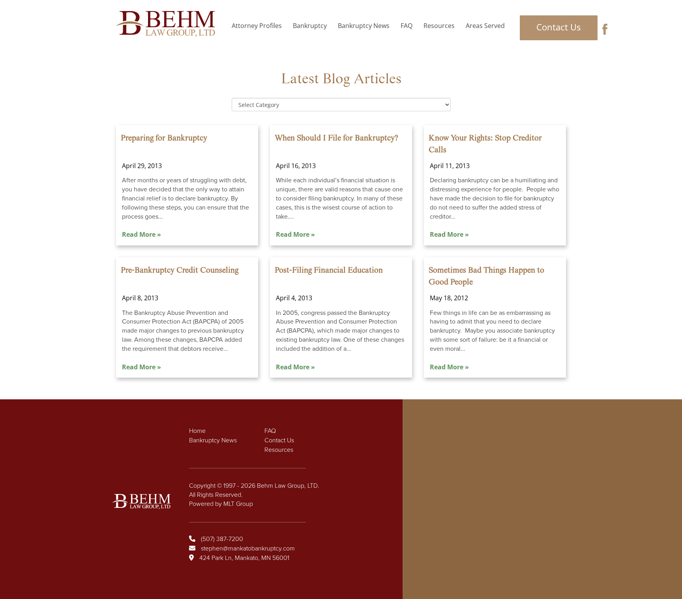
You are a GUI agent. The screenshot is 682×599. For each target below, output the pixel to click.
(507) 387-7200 (222, 539)
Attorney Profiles (257, 25)
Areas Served (485, 25)
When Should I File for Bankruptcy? (336, 138)
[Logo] (168, 24)
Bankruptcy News (364, 25)
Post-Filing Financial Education (329, 270)
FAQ (406, 25)
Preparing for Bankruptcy (164, 138)
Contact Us (558, 27)
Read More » (141, 234)
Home (197, 431)
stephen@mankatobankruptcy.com (248, 548)
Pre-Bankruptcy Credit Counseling (179, 270)
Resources (439, 25)
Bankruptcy (310, 25)
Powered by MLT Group (221, 504)
